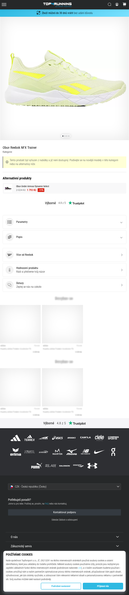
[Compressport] (113, 438)
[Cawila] (85, 438)
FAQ (47, 503)
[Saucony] (78, 466)
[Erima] (16, 452)
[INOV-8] (44, 452)
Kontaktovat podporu (64, 512)
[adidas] (16, 438)
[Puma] (37, 466)
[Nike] (99, 452)
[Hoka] (29, 452)
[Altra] (44, 438)
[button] (64, 222)
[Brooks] (71, 438)
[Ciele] (99, 438)
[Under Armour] (92, 466)
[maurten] (57, 452)
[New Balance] (85, 452)
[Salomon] (64, 466)
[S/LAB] (50, 466)
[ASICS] (57, 438)
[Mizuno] (71, 452)
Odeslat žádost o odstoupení (65, 519)
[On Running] (113, 452)
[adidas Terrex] (29, 438)
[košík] (124, 5)
